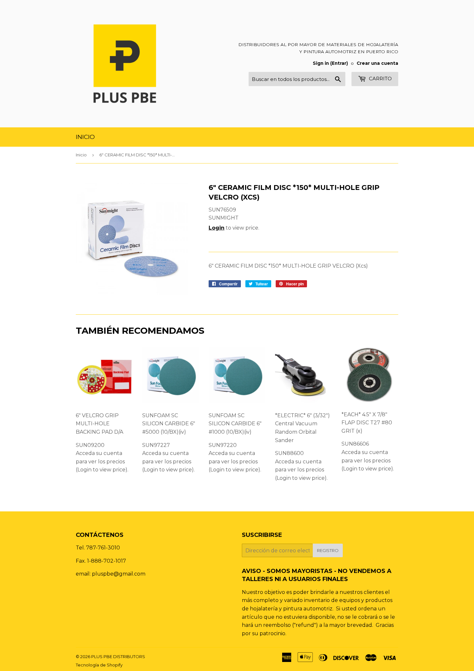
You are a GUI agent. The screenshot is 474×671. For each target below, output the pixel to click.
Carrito (380, 78)
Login (216, 228)
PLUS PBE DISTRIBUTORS (118, 656)
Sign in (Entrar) (330, 63)
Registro (328, 550)
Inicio (85, 137)
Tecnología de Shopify (99, 664)
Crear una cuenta (377, 63)
